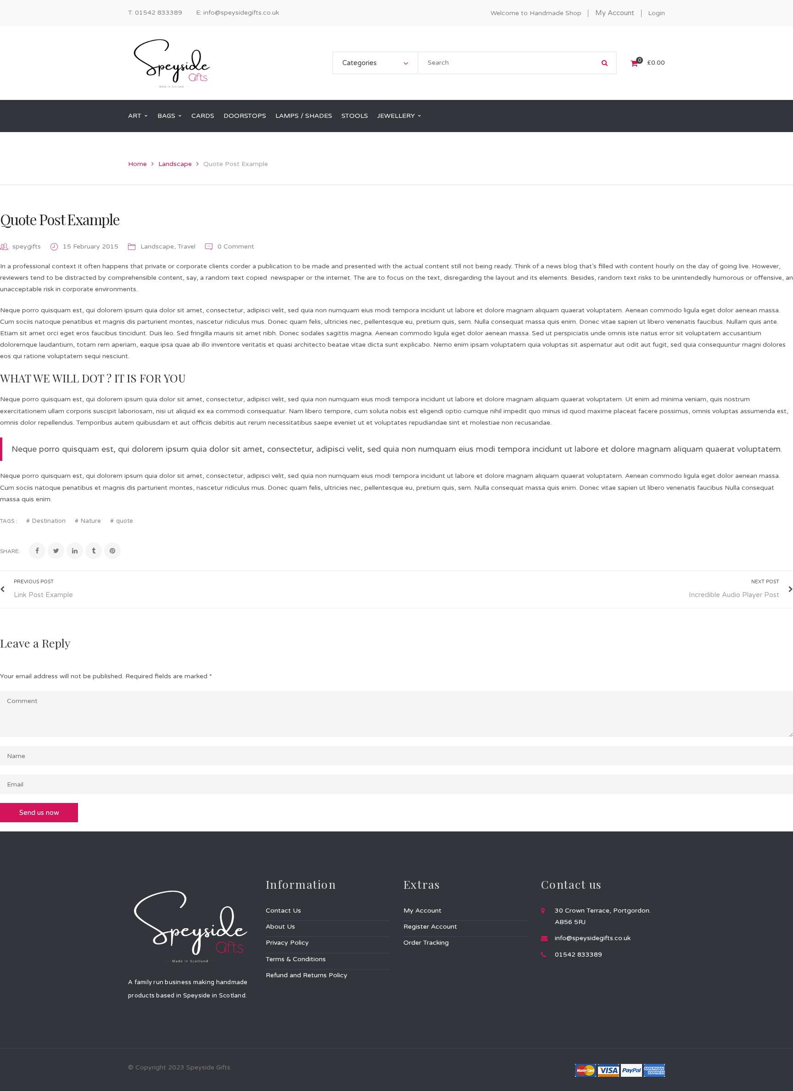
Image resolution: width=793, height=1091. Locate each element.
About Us (280, 926)
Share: (10, 551)
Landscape (175, 164)
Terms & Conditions (296, 959)
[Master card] (585, 1070)
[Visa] (608, 1070)
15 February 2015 (91, 246)
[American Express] (654, 1070)
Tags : (8, 521)
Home (137, 164)
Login (656, 13)
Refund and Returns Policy (306, 975)
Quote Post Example (59, 219)
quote (124, 521)
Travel (186, 246)
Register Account (430, 926)
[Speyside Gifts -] (171, 62)
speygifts (26, 246)
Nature (91, 521)
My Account (614, 13)
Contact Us (283, 910)
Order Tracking (426, 943)
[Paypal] (631, 1070)
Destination (49, 521)
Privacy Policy (287, 943)
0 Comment (235, 246)
